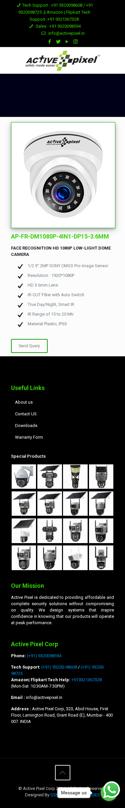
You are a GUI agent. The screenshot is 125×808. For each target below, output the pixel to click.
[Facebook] (49, 42)
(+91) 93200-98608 (59, 667)
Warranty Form (29, 437)
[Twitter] (58, 42)
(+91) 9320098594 (44, 655)
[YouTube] (66, 42)
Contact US (26, 413)
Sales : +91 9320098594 (58, 26)
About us (24, 402)
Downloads (26, 425)
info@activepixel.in (66, 33)
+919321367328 (86, 679)
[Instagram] (75, 42)
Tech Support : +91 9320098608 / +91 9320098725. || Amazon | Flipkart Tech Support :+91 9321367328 (55, 12)
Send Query (29, 346)
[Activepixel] (62, 60)
